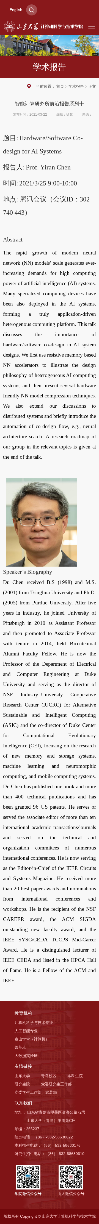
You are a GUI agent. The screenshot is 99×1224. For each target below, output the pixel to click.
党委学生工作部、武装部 (36, 1092)
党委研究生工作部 (56, 1084)
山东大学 (22, 1076)
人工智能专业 (26, 1031)
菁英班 (20, 1047)
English (16, 9)
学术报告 (76, 86)
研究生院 (22, 1084)
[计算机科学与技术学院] (43, 26)
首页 (60, 86)
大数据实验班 (26, 1055)
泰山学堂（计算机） (32, 1039)
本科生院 (75, 1076)
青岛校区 (48, 1076)
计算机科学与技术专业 (34, 1022)
